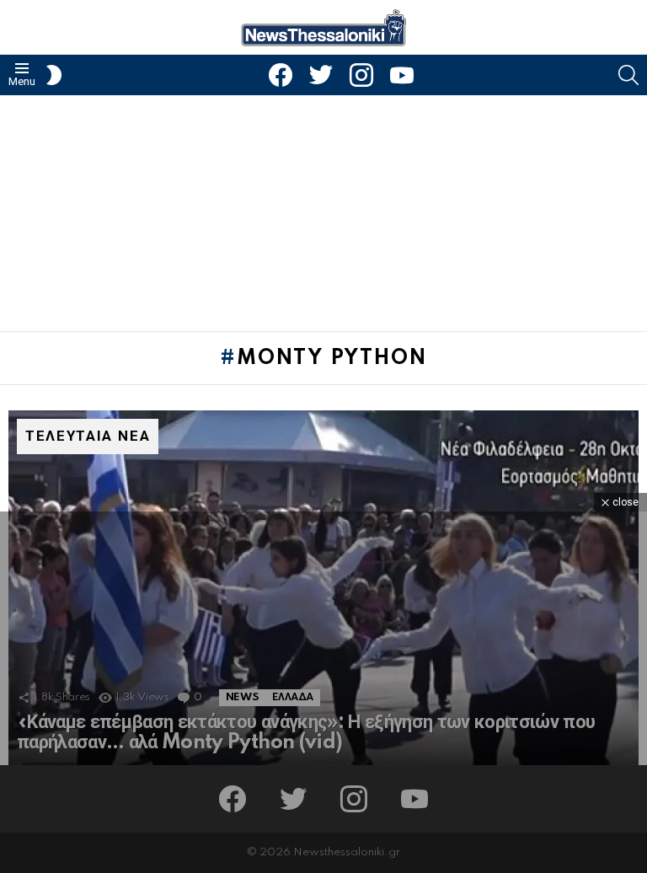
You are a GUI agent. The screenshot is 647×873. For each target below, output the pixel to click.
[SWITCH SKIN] (54, 75)
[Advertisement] (323, 213)
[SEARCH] (628, 75)
